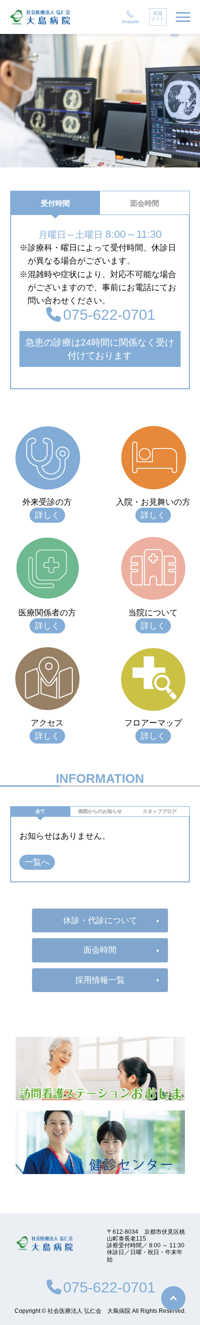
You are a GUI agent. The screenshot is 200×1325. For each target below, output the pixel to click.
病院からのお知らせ (100, 811)
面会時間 (144, 203)
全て (40, 811)
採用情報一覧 (100, 980)
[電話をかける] (130, 17)
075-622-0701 (109, 314)
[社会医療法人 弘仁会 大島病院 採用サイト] (157, 17)
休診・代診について (100, 920)
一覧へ (37, 862)
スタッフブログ (160, 811)
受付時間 (55, 203)
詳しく (47, 515)
